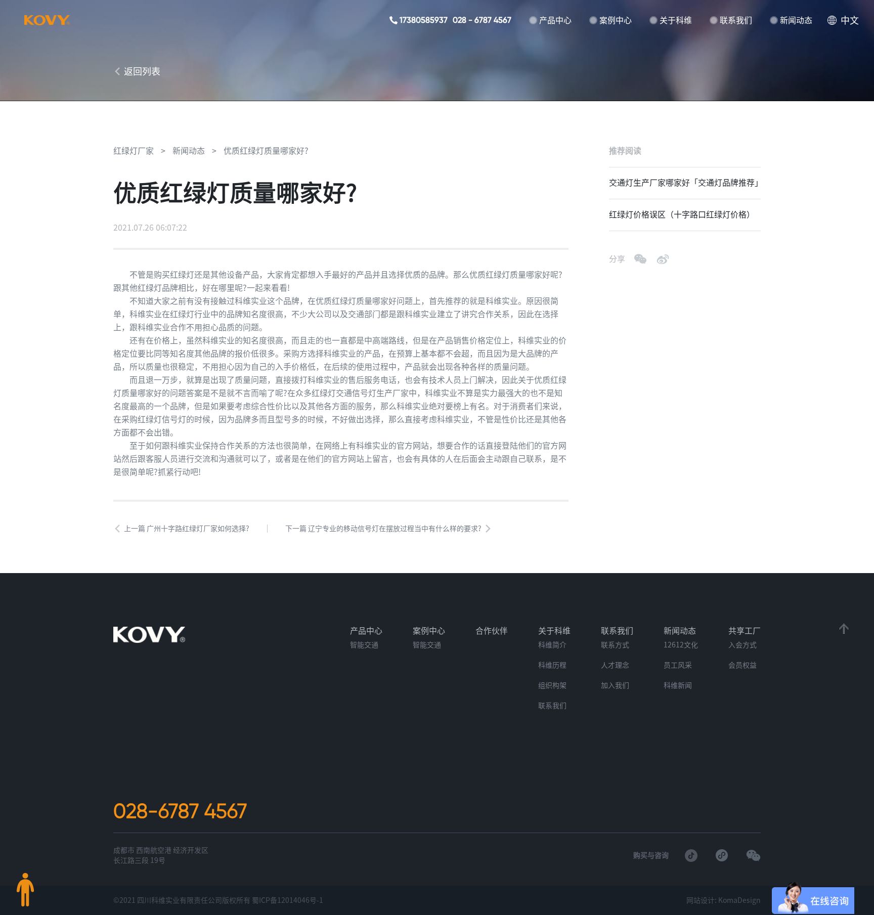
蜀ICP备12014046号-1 (287, 900)
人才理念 (615, 665)
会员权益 (742, 665)
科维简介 (552, 644)
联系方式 (615, 644)
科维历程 (552, 665)
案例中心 (615, 20)
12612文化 (681, 644)
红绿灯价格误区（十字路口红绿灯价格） (682, 214)
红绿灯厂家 (133, 151)
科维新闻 (678, 685)
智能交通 (364, 644)
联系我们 (736, 20)
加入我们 (615, 685)
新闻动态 (796, 20)
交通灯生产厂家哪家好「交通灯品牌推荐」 (685, 183)
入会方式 (742, 644)
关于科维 (676, 20)
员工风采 (678, 665)
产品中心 (555, 20)
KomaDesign (739, 900)
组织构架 (552, 685)
